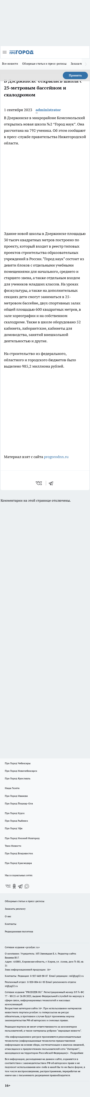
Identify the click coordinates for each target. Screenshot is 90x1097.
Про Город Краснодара (18, 863)
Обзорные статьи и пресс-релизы (44, 63)
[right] (86, 64)
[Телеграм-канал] (20, 886)
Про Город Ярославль (17, 778)
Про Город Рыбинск (16, 820)
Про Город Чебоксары (18, 763)
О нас (8, 916)
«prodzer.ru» (32, 947)
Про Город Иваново (16, 795)
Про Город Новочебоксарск (21, 770)
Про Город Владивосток (19, 853)
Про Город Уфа (13, 828)
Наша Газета (12, 788)
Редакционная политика (19, 931)
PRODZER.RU (34, 992)
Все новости (10, 63)
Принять (75, 75)
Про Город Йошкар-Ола (19, 803)
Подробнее (76, 1052)
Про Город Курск (14, 813)
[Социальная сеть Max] (27, 886)
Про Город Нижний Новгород (22, 838)
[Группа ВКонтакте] (8, 886)
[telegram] (52, 483)
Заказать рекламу (15, 908)
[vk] (39, 483)
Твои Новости (13, 845)
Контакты (10, 923)
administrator (48, 109)
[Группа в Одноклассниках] (14, 886)
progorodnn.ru (56, 456)
